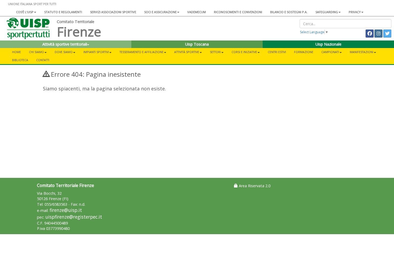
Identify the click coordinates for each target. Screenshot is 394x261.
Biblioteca (20, 60)
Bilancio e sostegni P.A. (288, 12)
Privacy (355, 12)
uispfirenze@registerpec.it (73, 217)
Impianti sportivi (96, 52)
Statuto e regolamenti (63, 12)
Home (16, 52)
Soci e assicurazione (160, 12)
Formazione (303, 52)
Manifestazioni (361, 52)
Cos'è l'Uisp (25, 12)
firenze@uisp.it (66, 210)
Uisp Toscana (197, 44)
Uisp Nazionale (328, 44)
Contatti (42, 60)
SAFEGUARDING (326, 12)
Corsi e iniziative (244, 52)
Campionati (330, 52)
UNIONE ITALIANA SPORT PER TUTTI (32, 4)
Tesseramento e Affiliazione (141, 52)
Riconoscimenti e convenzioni (238, 12)
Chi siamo (36, 52)
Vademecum (196, 12)
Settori (215, 52)
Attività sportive (186, 52)
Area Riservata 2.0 (254, 185)
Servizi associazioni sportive (113, 12)
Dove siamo (64, 52)
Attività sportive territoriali (64, 44)
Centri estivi (277, 52)
